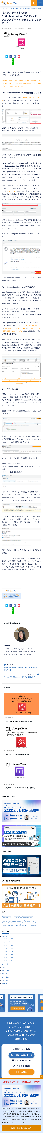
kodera (7, 646)
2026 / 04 (8, 951)
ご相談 (24, 1072)
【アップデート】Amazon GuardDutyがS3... (18, 721)
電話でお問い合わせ (24, 1055)
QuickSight (27, 917)
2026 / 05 (8, 948)
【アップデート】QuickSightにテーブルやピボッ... (20, 788)
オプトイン (11, 191)
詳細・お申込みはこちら (21, 1128)
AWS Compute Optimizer (15, 328)
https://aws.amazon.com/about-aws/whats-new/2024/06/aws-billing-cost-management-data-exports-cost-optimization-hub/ (21, 83)
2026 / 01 (8, 961)
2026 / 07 (8, 942)
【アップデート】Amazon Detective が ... (17, 754)
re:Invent (7, 917)
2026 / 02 (8, 958)
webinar (6, 925)
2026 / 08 (8, 939)
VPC (24, 925)
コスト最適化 (17, 921)
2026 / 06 (8, 945)
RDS (5, 921)
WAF (33, 925)
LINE (13, 61)
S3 (16, 925)
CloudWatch (30, 921)
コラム (29, 28)
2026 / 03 (8, 954)
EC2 (16, 917)
